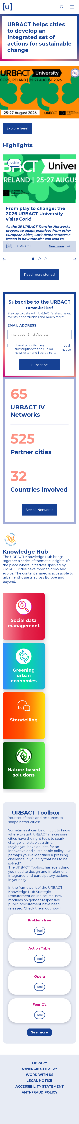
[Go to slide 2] (39, 258)
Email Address (22, 325)
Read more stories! (39, 275)
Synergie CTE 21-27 (39, 1069)
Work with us (39, 1075)
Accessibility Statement (39, 1087)
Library (39, 1063)
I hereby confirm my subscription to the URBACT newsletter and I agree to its (35, 349)
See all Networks (39, 510)
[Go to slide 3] (45, 258)
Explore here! (17, 128)
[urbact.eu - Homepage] (7, 6)
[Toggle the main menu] (72, 6)
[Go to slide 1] (33, 258)
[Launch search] (62, 7)
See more (56, 246)
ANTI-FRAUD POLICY (39, 1092)
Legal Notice (39, 1081)
